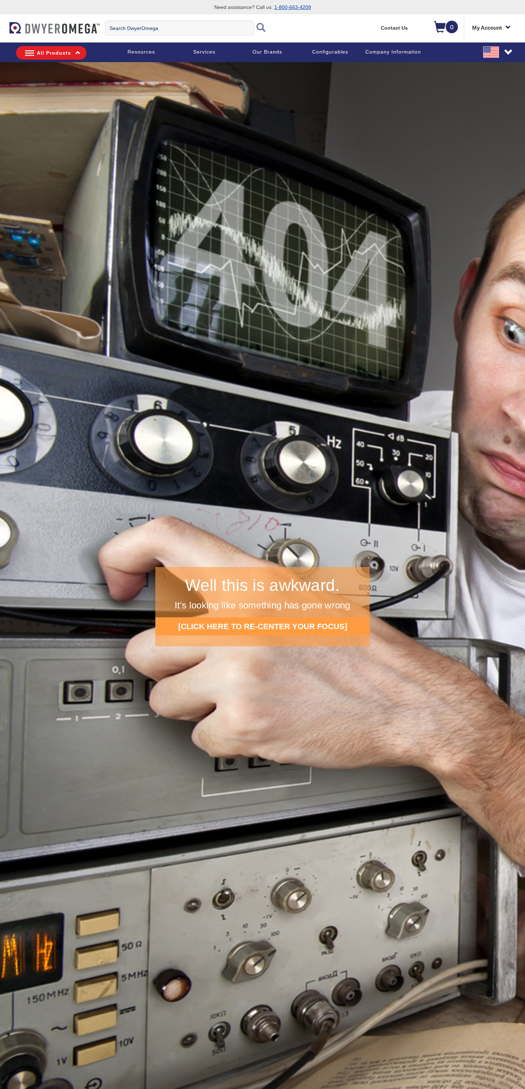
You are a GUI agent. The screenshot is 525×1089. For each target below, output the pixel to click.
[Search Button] (261, 28)
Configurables (330, 52)
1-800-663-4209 (292, 7)
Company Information (393, 52)
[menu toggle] (31, 52)
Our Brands (267, 52)
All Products (54, 53)
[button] (498, 52)
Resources (141, 52)
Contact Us (394, 28)
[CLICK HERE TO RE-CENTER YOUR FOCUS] (262, 626)
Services (204, 52)
